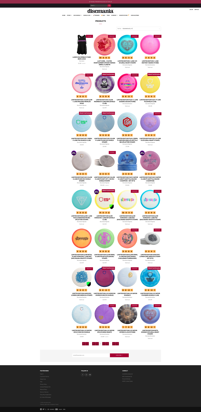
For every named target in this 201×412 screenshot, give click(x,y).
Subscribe (118, 355)
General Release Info (45, 387)
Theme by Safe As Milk (45, 404)
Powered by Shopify (54, 404)
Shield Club (86, 15)
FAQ (41, 381)
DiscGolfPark (135, 15)
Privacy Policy (43, 384)
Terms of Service (44, 392)
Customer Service (44, 376)
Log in (191, 9)
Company (113, 15)
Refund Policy (43, 389)
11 (113, 343)
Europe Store (123, 15)
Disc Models (76, 15)
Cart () (196, 9)
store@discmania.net (127, 374)
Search (41, 374)
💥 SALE (103, 15)
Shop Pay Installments (45, 394)
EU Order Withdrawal (45, 397)
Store (69, 15)
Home (63, 15)
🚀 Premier (96, 15)
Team (108, 15)
